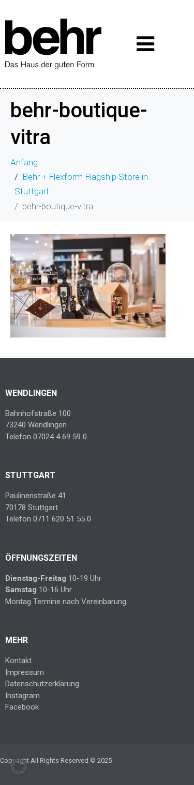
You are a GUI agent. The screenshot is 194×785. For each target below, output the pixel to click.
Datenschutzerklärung (42, 683)
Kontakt (18, 660)
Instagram (22, 695)
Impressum (24, 672)
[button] (18, 766)
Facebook (22, 707)
